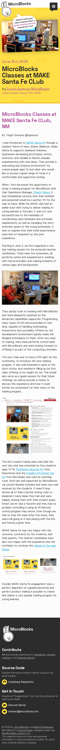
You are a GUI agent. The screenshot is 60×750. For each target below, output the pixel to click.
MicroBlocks (40, 89)
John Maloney (21, 727)
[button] (53, 6)
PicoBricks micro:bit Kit (30, 469)
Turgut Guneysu (18, 89)
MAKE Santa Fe (35, 142)
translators (40, 654)
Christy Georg (41, 192)
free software (25, 730)
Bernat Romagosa (43, 727)
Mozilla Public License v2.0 (16, 733)
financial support (26, 657)
